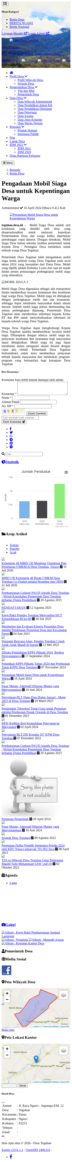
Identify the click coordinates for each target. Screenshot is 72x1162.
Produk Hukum (27, 130)
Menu (9, 162)
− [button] (7, 999)
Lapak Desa (17, 141)
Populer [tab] (14, 548)
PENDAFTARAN (14, 607)
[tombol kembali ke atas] (3, 1136)
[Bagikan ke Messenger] (11, 447)
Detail (22, 1085)
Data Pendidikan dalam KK (35, 105)
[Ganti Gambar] (37, 413)
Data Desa (17, 98)
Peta (12, 137)
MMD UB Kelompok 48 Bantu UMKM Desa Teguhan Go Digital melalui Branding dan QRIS (32, 579)
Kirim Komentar (12, 421)
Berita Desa (17, 19)
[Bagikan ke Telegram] (11, 439)
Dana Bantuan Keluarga (25, 155)
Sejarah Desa (26, 83)
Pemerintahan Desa (22, 87)
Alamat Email (11, 402)
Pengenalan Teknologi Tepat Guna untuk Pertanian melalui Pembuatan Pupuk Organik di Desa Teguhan (35, 710)
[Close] (3, 1102)
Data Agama (25, 116)
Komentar (9, 394)
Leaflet (36, 1026)
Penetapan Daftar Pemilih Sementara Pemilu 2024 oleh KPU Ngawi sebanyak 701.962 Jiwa (33, 847)
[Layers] (63, 994)
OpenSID (64, 1026)
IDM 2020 (24, 152)
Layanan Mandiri (13, 33)
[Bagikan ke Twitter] (11, 432)
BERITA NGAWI (21, 23)
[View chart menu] (66, 472)
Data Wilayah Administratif (35, 101)
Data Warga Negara (30, 123)
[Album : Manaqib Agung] (46, 939)
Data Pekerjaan (27, 112)
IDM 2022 (17, 145)
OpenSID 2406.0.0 (38, 1150)
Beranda (15, 170)
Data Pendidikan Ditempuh (35, 108)
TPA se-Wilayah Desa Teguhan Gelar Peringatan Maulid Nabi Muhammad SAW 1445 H (32, 862)
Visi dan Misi (26, 90)
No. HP (8, 406)
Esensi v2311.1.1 (12, 1150)
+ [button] (7, 993)
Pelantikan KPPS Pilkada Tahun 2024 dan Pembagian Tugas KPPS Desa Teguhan (36, 665)
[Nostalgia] (23, 60)
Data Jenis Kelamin (30, 119)
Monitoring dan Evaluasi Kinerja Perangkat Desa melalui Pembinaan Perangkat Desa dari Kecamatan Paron (34, 630)
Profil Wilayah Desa (30, 80)
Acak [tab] (13, 552)
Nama (7, 397)
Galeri (10, 925)
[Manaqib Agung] (43, 60)
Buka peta (8, 1029)
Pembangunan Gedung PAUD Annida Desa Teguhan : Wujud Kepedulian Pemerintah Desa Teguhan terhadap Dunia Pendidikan (35, 596)
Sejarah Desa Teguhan (16, 838)
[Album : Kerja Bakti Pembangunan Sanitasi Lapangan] (36, 936)
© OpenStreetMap (50, 1026)
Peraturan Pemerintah (15, 819)
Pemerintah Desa (28, 94)
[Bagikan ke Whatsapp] (11, 436)
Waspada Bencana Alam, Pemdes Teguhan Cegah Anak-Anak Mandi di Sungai (33, 643)
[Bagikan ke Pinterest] (11, 443)
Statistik (12, 462)
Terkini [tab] (14, 545)
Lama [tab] (13, 883)
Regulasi (15, 127)
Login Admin (37, 33)
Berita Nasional (19, 26)
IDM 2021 (24, 148)
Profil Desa (17, 76)
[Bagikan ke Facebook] (11, 429)
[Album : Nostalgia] (15, 939)
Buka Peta (9, 1085)
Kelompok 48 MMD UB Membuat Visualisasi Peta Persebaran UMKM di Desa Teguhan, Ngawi (34, 564)
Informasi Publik (28, 134)
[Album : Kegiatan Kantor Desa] (23, 943)
